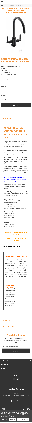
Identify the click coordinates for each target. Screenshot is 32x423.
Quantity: (3, 95)
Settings (4, 419)
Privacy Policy (13, 416)
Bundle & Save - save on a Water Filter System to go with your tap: (15, 85)
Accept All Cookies (23, 419)
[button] (21, 74)
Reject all (12, 419)
